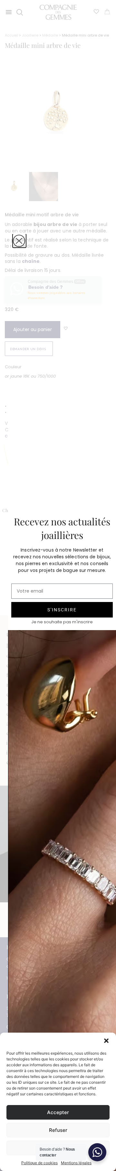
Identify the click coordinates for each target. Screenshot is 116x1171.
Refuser (58, 1130)
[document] (58, 585)
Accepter (58, 1112)
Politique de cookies (39, 1162)
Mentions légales (76, 1162)
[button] (106, 1040)
